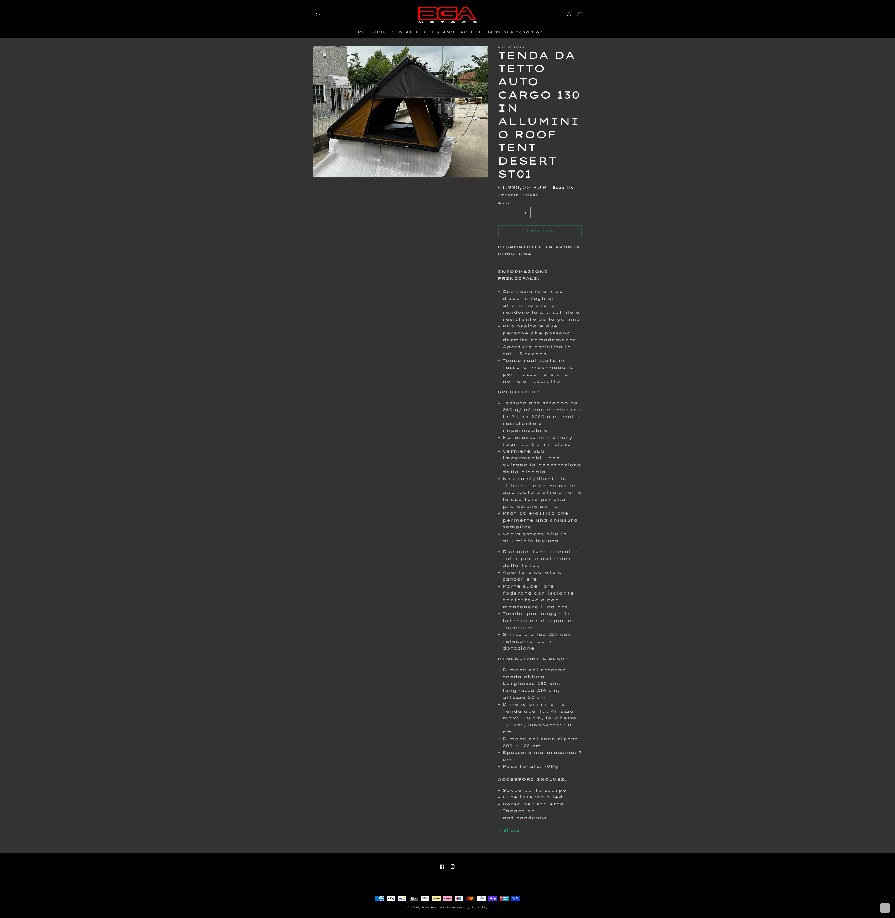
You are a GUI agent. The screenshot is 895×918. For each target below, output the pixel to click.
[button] (318, 14)
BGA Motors (433, 907)
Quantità (509, 203)
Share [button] (511, 830)
